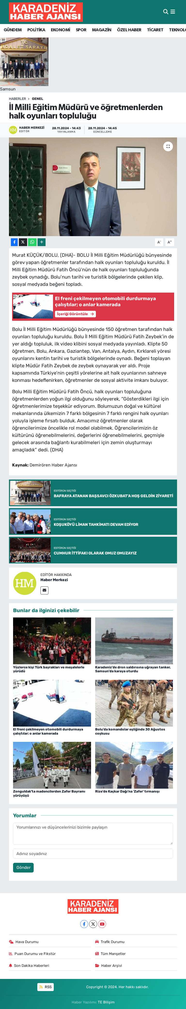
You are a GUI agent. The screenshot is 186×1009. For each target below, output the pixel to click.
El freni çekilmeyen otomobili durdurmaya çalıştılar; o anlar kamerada (48, 731)
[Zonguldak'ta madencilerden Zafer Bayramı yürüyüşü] (52, 764)
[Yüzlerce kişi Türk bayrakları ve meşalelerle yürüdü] (52, 640)
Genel (37, 99)
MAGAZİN (101, 30)
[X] (93, 924)
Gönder (23, 867)
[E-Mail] (44, 590)
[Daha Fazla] (42, 242)
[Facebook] (84, 924)
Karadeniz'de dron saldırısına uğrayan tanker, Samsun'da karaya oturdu (133, 669)
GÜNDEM (13, 30)
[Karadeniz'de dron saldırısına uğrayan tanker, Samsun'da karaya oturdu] (134, 640)
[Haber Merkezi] (24, 582)
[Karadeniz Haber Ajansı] (46, 12)
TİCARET (155, 30)
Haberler (17, 99)
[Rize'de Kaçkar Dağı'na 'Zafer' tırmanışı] (134, 764)
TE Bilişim (106, 1002)
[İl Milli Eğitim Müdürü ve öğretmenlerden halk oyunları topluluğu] (93, 186)
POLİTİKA (36, 30)
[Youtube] (102, 924)
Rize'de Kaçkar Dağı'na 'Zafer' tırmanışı (127, 791)
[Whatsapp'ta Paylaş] (32, 242)
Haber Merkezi (54, 579)
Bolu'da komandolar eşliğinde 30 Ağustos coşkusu (130, 731)
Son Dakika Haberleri (31, 965)
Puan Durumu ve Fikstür (35, 954)
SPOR (81, 30)
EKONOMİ (60, 30)
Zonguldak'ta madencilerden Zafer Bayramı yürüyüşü (49, 793)
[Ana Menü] (172, 11)
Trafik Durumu (112, 942)
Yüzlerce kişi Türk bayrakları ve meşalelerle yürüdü (48, 669)
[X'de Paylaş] (23, 242)
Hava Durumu (27, 942)
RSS (48, 987)
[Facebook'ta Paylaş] (14, 242)
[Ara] (165, 11)
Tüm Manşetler (113, 954)
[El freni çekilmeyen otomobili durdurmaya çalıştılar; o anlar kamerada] (52, 702)
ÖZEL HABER (129, 30)
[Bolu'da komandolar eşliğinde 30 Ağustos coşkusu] (134, 702)
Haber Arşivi (111, 965)
